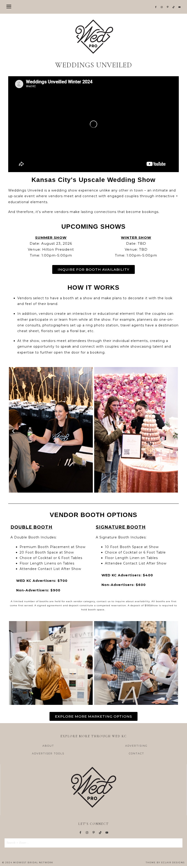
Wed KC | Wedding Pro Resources (93, 36)
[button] (93, 7)
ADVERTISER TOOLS (48, 753)
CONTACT (136, 753)
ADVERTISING (136, 745)
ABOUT (48, 745)
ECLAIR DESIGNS (173, 862)
